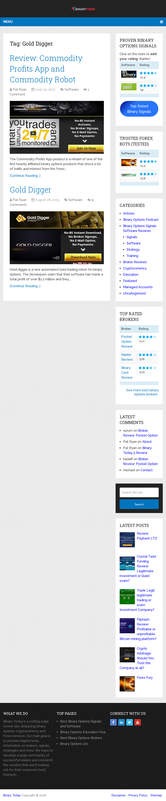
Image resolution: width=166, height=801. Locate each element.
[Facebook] (113, 722)
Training (132, 256)
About (147, 442)
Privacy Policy (138, 795)
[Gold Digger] (57, 237)
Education (130, 274)
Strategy (133, 249)
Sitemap (156, 795)
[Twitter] (129, 722)
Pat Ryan (20, 89)
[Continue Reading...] (25, 176)
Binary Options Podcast (141, 220)
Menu (8, 22)
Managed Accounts (138, 287)
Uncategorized (134, 293)
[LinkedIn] (121, 722)
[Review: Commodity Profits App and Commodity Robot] (57, 127)
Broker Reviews (135, 262)
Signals (132, 237)
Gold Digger (30, 189)
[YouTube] (137, 722)
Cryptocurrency (135, 268)
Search (139, 504)
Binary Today (12, 795)
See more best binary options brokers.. (142, 392)
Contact (146, 470)
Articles (128, 213)
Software (72, 89)
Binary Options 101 (74, 744)
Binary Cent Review (127, 372)
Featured (130, 281)
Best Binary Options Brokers (81, 738)
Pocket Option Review (127, 341)
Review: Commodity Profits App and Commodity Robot (46, 68)
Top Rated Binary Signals (139, 109)
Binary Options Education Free (83, 732)
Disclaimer (119, 795)
